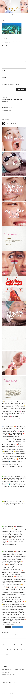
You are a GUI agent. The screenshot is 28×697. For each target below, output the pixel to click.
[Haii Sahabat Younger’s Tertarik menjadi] (14, 538)
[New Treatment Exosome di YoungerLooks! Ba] (14, 413)
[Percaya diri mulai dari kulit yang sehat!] (14, 513)
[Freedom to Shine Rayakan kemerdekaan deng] (14, 288)
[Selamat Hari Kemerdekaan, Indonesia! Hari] (14, 263)
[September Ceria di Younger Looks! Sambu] (14, 214)
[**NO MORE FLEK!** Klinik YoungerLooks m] (14, 463)
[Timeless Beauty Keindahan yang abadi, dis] (14, 189)
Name (3, 64)
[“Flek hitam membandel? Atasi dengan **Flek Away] (14, 313)
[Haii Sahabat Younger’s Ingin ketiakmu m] (14, 588)
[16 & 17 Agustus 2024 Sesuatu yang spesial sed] (14, 338)
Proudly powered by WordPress (8, 693)
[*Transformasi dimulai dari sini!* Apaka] (14, 388)
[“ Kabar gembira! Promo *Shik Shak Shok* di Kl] (14, 139)
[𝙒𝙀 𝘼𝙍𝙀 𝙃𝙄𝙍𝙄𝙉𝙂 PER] (14, 612)
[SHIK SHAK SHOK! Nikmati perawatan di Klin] (14, 488)
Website (4, 77)
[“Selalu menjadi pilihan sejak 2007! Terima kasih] (14, 238)
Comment (4, 45)
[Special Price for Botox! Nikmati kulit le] (14, 363)
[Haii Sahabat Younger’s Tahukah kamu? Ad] (14, 438)
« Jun (7, 654)
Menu (14, 14)
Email (3, 70)
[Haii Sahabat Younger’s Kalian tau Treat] (14, 563)
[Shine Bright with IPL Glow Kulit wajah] (14, 164)
